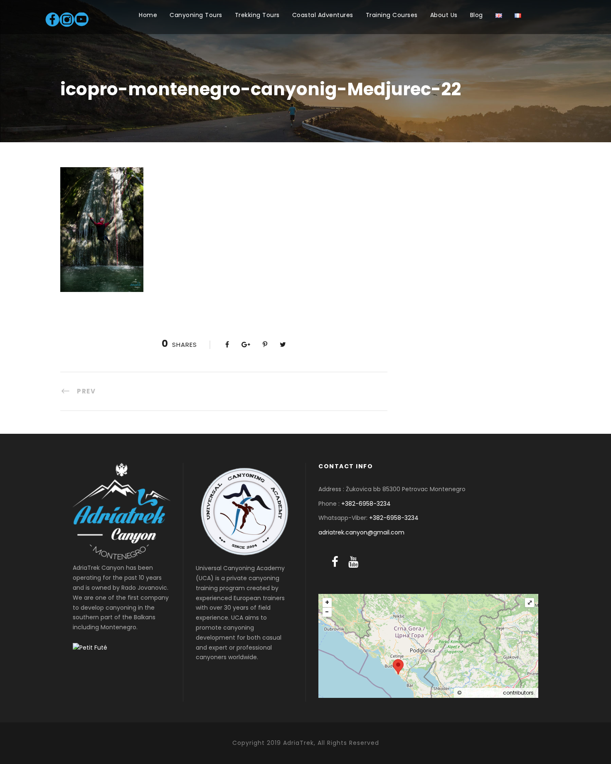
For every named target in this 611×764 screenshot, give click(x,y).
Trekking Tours (257, 15)
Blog (476, 15)
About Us (444, 15)
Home (148, 15)
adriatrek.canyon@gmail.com (361, 532)
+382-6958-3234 (366, 503)
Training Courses (392, 15)
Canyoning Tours (196, 15)
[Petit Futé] (90, 647)
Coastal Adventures (322, 15)
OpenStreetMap (482, 692)
